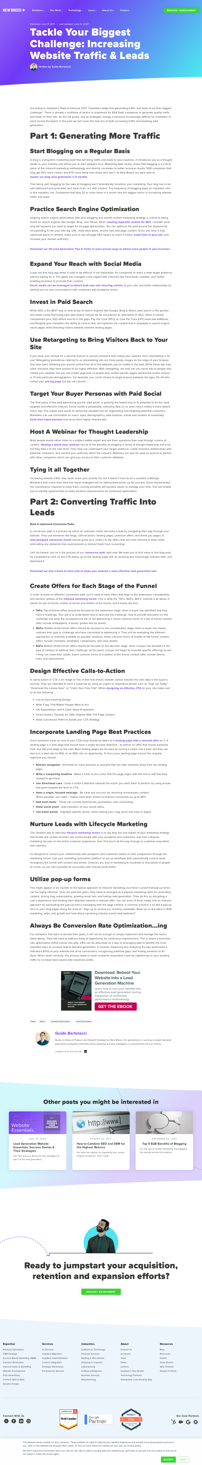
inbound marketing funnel (80, 599)
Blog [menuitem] (162, 1349)
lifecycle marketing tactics (83, 833)
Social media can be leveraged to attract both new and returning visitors (76, 285)
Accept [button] (168, 1459)
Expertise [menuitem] (9, 1344)
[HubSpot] (173, 1421)
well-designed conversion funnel (51, 540)
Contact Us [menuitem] (126, 1349)
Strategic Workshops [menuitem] (53, 1366)
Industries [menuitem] (87, 1344)
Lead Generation (84, 1021)
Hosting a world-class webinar (60, 445)
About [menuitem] (125, 1344)
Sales (42, 1021)
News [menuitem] (123, 1362)
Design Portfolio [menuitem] (168, 1370)
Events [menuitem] (163, 1358)
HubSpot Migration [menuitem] (52, 1353)
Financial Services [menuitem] (90, 1353)
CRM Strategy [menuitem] (10, 1353)
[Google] (188, 1421)
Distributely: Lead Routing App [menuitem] (136, 1379)
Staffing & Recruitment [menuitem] (92, 1358)
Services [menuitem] (47, 1344)
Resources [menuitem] (166, 1344)
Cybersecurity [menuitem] (88, 1366)
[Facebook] (14, 1421)
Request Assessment (181, 10)
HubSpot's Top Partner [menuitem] (132, 1370)
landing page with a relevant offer (137, 740)
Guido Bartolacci (61, 66)
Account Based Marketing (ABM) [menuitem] (19, 1358)
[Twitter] (6, 1421)
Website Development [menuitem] (14, 1370)
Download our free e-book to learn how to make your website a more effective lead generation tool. (93, 571)
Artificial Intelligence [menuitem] (91, 1370)
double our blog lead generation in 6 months (58, 177)
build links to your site (148, 235)
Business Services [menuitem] (90, 1375)
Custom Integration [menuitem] (52, 1362)
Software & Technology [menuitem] (93, 1349)
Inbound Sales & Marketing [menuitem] (17, 1366)
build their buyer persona (46, 419)
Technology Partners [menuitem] (131, 1375)
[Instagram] (28, 1421)
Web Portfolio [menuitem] (167, 1366)
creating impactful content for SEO (129, 222)
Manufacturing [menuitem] (88, 1379)
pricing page (53, 381)
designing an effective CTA (123, 688)
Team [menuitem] (123, 1358)
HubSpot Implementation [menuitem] (55, 1358)
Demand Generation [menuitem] (13, 1362)
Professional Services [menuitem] (53, 1370)
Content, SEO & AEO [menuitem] (13, 1379)
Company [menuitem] (126, 1353)
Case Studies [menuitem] (166, 1362)
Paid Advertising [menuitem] (11, 1375)
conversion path (95, 552)
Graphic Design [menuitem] (11, 1383)
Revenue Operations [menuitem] (13, 1349)
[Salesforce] (181, 1421)
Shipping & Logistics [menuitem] (91, 1362)
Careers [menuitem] (125, 1366)
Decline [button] (183, 1459)
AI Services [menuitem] (48, 1349)
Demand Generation (60, 1021)
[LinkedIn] (85, 1052)
